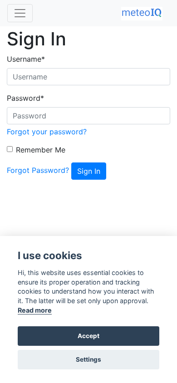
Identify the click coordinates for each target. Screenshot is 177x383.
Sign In (88, 171)
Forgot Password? (38, 170)
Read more (35, 310)
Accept (88, 335)
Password (25, 98)
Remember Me (40, 149)
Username (26, 59)
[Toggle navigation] (20, 13)
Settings (88, 359)
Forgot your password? (47, 131)
